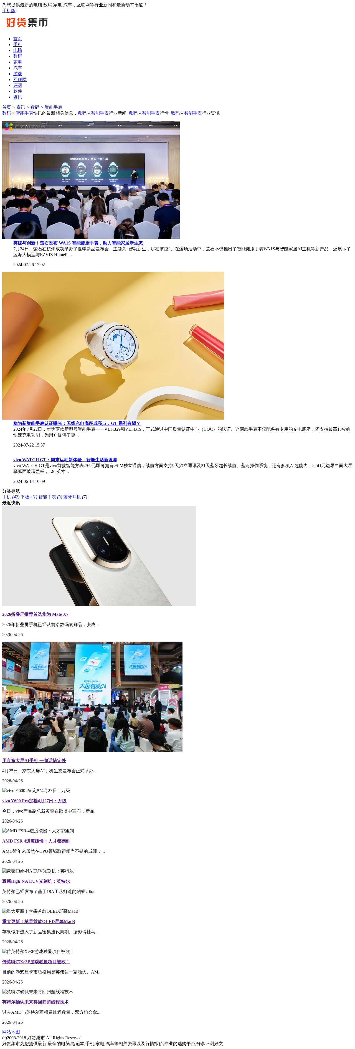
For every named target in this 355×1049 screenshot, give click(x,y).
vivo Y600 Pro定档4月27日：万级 (34, 800)
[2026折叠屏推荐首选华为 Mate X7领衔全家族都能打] (99, 604)
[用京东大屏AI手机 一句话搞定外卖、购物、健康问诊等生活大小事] (92, 750)
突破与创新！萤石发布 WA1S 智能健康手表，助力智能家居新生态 (78, 243)
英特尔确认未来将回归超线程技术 (35, 1002)
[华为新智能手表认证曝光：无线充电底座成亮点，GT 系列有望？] (113, 418)
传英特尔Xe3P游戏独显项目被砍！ (36, 961)
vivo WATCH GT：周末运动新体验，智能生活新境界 (65, 459)
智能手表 (53, 107)
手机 (10, 497)
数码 (35, 107)
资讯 (20, 107)
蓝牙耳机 (75, 497)
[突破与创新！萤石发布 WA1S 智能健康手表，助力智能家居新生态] (91, 237)
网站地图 (11, 1032)
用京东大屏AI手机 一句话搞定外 (34, 760)
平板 (29, 497)
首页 (6, 107)
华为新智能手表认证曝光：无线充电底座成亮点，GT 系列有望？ (77, 423)
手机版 (9, 10)
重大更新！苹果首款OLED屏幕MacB (38, 921)
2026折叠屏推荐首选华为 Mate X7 (35, 614)
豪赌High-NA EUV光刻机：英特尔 (36, 881)
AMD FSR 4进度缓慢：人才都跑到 (36, 841)
